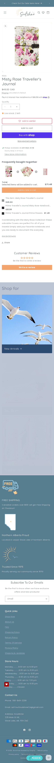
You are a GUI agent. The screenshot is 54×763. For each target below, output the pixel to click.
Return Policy (11, 637)
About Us (9, 621)
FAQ (7, 627)
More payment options (27, 141)
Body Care (10, 410)
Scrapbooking (12, 470)
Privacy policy (14, 754)
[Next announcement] (49, 3)
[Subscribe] (46, 599)
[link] (9, 171)
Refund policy (43, 750)
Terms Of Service (13, 642)
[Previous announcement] (4, 3)
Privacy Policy (11, 648)
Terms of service (27, 754)
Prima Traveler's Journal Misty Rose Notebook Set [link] (27, 205)
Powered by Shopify (28, 750)
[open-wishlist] (6, 684)
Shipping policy (42, 754)
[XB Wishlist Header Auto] (43, 12)
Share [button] (7, 242)
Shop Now (10, 616)
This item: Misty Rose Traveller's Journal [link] (24, 198)
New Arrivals (11, 348)
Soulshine (17, 750)
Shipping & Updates (15, 653)
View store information (15, 154)
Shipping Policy (12, 632)
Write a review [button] (27, 267)
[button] (5, 12)
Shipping (5, 93)
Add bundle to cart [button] (27, 190)
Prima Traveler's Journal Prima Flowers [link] (24, 213)
